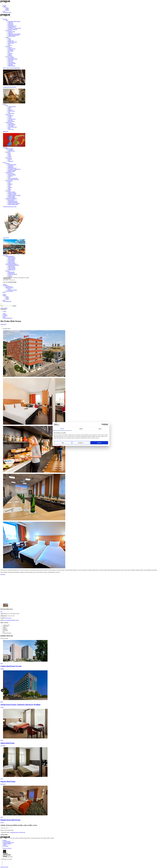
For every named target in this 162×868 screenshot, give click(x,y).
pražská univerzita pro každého (14, 33)
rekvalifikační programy (13, 202)
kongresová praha (9, 291)
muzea (9, 39)
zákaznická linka (11, 266)
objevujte (5, 19)
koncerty (10, 107)
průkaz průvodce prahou (13, 204)
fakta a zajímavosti (12, 258)
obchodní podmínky (7, 843)
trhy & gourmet (11, 113)
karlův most (10, 22)
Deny (63, 442)
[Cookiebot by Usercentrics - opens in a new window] (102, 425)
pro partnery (5, 285)
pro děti (9, 116)
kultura (7, 37)
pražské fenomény (11, 124)
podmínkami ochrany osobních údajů (17, 832)
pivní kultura (10, 51)
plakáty (9, 185)
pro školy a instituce (12, 194)
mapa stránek (5, 846)
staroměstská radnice (12, 164)
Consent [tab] (62, 428)
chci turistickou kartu (7, 12)
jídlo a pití (8, 46)
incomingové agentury (12, 289)
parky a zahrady (11, 62)
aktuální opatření (11, 259)
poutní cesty (10, 120)
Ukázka (4, 311)
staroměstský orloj (11, 27)
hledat (4, 292)
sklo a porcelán (11, 173)
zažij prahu (10, 32)
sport (9, 112)
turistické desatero (11, 262)
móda (9, 177)
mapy (9, 186)
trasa (1, 611)
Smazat (14, 305)
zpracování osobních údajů (8, 842)
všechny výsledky (4, 308)
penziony (10, 156)
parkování (10, 276)
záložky (9, 189)
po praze (10, 275)
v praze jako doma (11, 119)
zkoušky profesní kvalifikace (14, 203)
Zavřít (7, 866)
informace (5, 254)
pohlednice (10, 183)
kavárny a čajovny (11, 48)
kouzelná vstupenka (12, 170)
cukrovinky (10, 176)
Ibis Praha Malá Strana (7, 318)
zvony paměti (10, 125)
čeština (4, 6)
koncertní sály (11, 40)
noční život (10, 61)
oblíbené (4, 324)
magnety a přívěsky (12, 174)
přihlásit (4, 5)
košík (4, 11)
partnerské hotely (11, 150)
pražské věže (10, 23)
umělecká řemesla (11, 65)
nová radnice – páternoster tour (14, 169)
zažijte (4, 104)
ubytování (5, 147)
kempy (9, 155)
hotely (9, 153)
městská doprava (11, 273)
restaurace (10, 47)
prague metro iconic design (13, 179)
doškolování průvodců (12, 201)
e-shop (4, 162)
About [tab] (100, 428)
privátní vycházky (11, 31)
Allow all (99, 442)
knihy (9, 182)
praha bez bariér (11, 261)
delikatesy (10, 55)
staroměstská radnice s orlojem (14, 21)
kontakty (5, 840)
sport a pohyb (11, 60)
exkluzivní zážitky (11, 36)
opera (9, 108)
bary (9, 52)
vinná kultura (10, 49)
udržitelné (10, 158)
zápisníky (10, 187)
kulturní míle (10, 115)
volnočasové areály (12, 63)
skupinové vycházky (12, 193)
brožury (9, 181)
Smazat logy (3, 866)
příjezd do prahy (11, 272)
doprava (7, 270)
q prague (10, 117)
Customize (80, 442)
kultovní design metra (12, 127)
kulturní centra (11, 43)
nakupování (10, 64)
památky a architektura (12, 29)
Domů (4, 313)
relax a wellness (11, 57)
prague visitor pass (12, 268)
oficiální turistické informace (11, 264)
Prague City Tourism (7, 848)
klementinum (10, 24)
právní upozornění (6, 841)
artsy (9, 160)
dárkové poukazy (11, 171)
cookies (4, 844)
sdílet (2, 324)
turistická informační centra (13, 265)
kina (9, 44)
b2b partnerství (9, 286)
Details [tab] (81, 428)
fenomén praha (9, 122)
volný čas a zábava (9, 56)
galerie (9, 38)
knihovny (10, 45)
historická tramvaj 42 (12, 25)
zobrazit (4, 284)
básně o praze (11, 129)
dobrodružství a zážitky (12, 58)
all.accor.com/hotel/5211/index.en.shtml (10, 620)
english (7, 9)
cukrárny (10, 54)
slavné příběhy (11, 123)
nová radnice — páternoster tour (14, 28)
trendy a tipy (8, 114)
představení (10, 109)
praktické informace (9, 256)
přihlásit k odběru (4, 834)
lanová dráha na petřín (12, 274)
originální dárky (9, 172)
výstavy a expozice (12, 106)
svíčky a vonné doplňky (13, 178)
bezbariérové (10, 161)
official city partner (9, 148)
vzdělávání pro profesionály (13, 35)
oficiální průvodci (11, 269)
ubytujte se (8, 152)
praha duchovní (11, 121)
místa (7, 20)
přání (9, 188)
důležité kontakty (11, 257)
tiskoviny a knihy (9, 180)
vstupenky (8, 163)
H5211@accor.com (7, 618)
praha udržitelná (11, 260)
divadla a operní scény (12, 41)
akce (6, 105)
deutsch (7, 10)
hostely (9, 154)
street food (10, 53)
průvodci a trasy (9, 30)
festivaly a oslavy (11, 111)
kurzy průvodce (11, 199)
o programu (10, 149)
